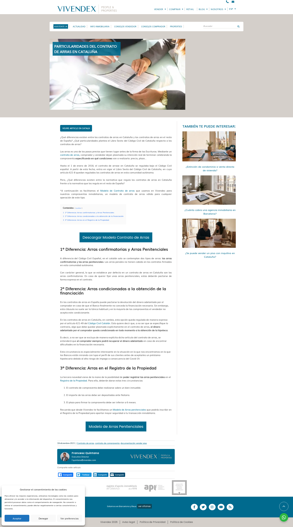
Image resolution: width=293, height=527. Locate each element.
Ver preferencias (69, 518)
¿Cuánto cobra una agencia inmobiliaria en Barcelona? (210, 211)
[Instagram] (212, 507)
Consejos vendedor (125, 26)
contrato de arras (69, 154)
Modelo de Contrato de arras (117, 190)
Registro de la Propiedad (73, 380)
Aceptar (17, 518)
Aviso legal (128, 522)
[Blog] (230, 507)
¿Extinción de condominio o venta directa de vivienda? (210, 168)
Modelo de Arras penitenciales (129, 409)
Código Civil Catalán (99, 323)
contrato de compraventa (107, 443)
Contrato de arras (85, 443)
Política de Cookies (181, 522)
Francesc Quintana (85, 453)
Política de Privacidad (152, 522)
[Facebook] (194, 507)
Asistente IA (60, 26)
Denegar (43, 518)
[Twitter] (203, 507)
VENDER (158, 9)
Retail (190, 9)
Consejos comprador (153, 26)
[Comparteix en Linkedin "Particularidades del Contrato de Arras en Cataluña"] (100, 474)
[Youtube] (221, 507)
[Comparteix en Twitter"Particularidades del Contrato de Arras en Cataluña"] (84, 474)
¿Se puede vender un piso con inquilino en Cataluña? (210, 254)
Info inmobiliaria (99, 26)
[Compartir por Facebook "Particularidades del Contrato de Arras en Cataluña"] (65, 474)
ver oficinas (144, 506)
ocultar (78, 208)
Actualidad (79, 26)
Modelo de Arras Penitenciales (116, 426)
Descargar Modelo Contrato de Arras (116, 237)
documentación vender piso (134, 443)
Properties (176, 26)
